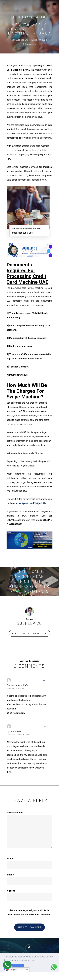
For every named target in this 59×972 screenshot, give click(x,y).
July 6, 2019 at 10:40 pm (15, 688)
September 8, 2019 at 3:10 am (18, 735)
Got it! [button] (14, 967)
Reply (45, 680)
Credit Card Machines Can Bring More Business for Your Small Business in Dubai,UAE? (29, 581)
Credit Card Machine (29, 17)
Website (11, 890)
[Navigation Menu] (54, 3)
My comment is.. (15, 812)
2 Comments (29, 44)
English (13, 969)
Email (10, 874)
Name (10, 858)
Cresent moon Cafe (17, 685)
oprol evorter (14, 731)
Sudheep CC (21, 40)
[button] (37, 960)
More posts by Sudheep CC (29, 633)
